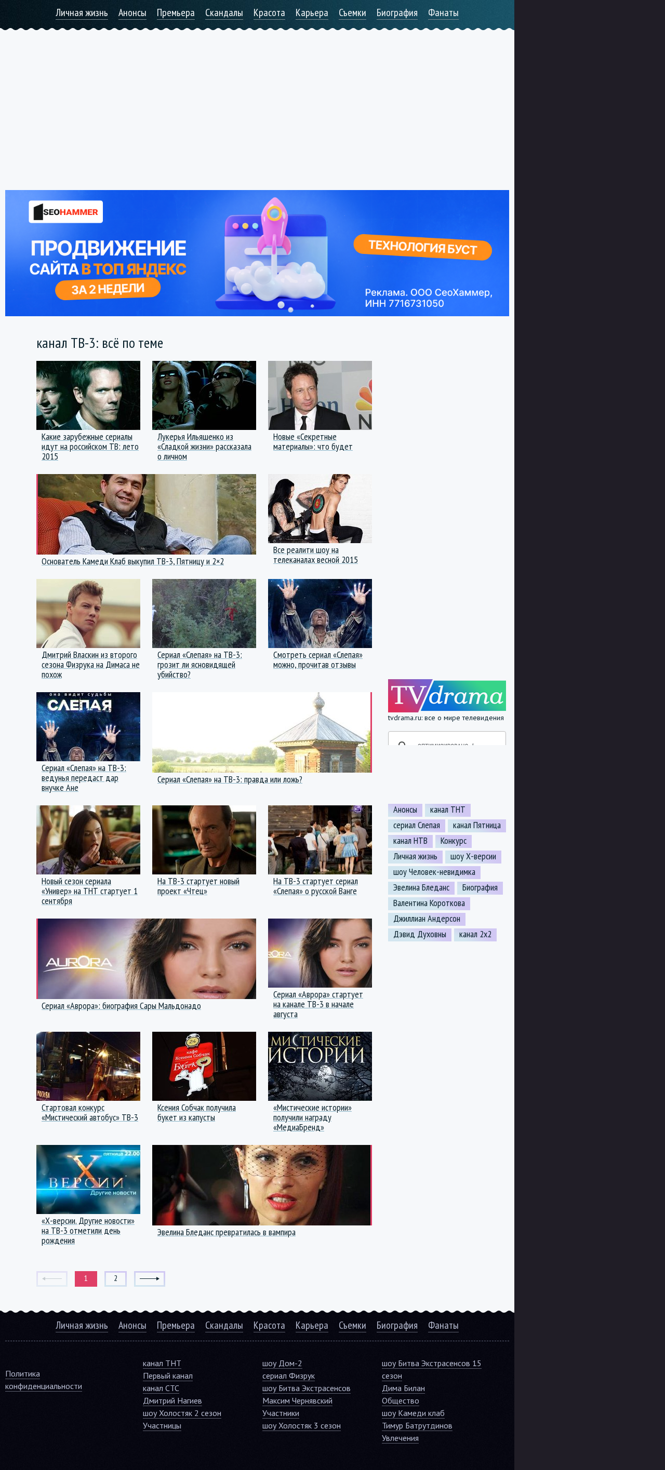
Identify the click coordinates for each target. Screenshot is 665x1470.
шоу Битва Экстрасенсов (306, 1388)
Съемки (352, 12)
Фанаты (443, 12)
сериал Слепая (416, 825)
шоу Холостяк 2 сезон (182, 1413)
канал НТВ (410, 840)
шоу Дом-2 (282, 1363)
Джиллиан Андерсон (426, 918)
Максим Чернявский (297, 1400)
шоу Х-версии (473, 856)
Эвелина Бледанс (421, 887)
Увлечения (400, 1438)
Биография (397, 12)
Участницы (162, 1425)
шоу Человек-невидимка (434, 872)
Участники (280, 1413)
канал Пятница (477, 825)
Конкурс (454, 840)
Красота (269, 12)
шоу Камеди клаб (413, 1413)
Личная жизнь (82, 12)
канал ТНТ (448, 809)
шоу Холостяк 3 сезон (301, 1425)
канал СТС (161, 1388)
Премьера (176, 12)
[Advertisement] (257, 103)
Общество (400, 1400)
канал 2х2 (475, 934)
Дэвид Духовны (419, 934)
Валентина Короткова (429, 903)
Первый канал (168, 1375)
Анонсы (132, 12)
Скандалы (224, 12)
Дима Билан (403, 1388)
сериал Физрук (288, 1375)
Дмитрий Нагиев (172, 1400)
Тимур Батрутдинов (417, 1425)
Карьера (312, 12)
